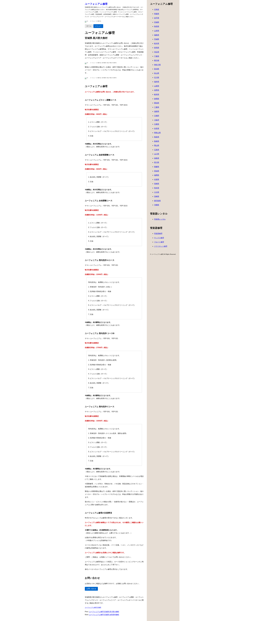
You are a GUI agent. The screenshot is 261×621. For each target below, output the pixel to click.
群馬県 (156, 48)
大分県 (156, 192)
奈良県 (156, 128)
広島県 (156, 150)
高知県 (156, 171)
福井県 (156, 82)
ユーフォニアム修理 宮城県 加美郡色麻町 (104, 614)
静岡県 (156, 99)
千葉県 (156, 56)
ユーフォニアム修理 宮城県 (93, 607)
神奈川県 (157, 65)
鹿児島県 (157, 201)
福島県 (156, 35)
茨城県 (156, 39)
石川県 (156, 77)
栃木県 (156, 43)
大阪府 (156, 120)
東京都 (156, 60)
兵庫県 (156, 124)
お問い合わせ (91, 589)
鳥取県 (156, 137)
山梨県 (156, 86)
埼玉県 (156, 52)
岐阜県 (156, 94)
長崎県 (156, 184)
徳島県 (156, 158)
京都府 (156, 116)
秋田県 (156, 26)
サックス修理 (159, 238)
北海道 (156, 9)
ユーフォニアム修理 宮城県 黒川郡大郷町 (104, 612)
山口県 (156, 154)
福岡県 (156, 175)
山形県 (156, 31)
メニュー (98, 26)
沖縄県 (156, 205)
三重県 (156, 107)
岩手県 (156, 18)
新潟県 (156, 69)
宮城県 (156, 22)
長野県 (156, 90)
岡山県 (156, 145)
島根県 (156, 141)
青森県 (156, 14)
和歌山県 (157, 133)
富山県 (156, 73)
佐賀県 (156, 179)
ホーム (88, 26)
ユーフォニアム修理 (96, 3)
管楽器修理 (158, 233)
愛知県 (156, 103)
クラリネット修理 (160, 246)
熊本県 (156, 188)
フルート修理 (159, 242)
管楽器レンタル (160, 219)
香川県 (156, 162)
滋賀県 (156, 111)
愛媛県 (156, 167)
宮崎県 (156, 196)
